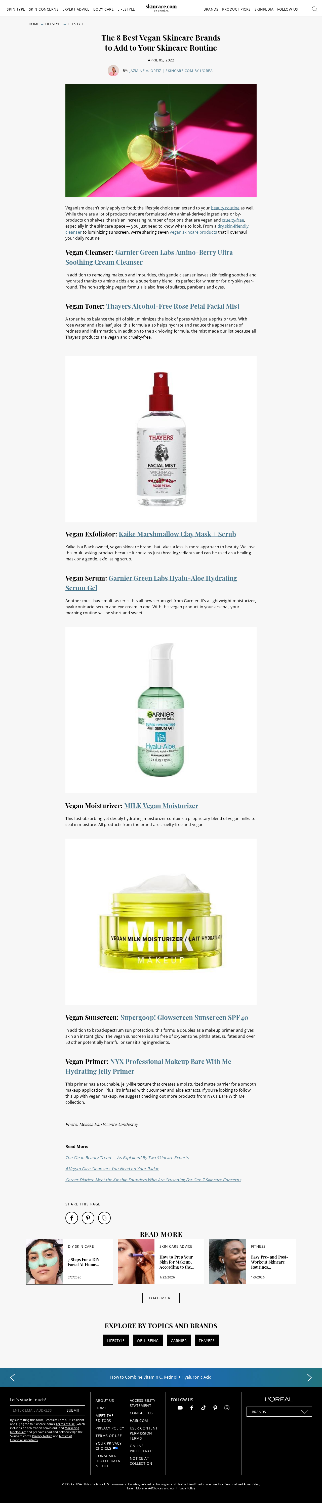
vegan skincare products (193, 232)
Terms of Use (65, 1424)
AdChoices (155, 1488)
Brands (211, 9)
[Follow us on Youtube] (180, 1408)
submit (73, 1410)
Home (34, 23)
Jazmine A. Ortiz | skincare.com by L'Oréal (172, 70)
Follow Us (287, 9)
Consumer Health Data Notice (108, 1460)
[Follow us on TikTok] (203, 1408)
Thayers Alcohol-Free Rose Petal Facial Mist (172, 306)
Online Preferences (142, 1448)
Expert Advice (76, 9)
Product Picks (236, 9)
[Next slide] (309, 1378)
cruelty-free (233, 220)
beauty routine (225, 208)
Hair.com (139, 1420)
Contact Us (141, 1413)
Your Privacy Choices (109, 1446)
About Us (105, 1400)
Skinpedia (264, 9)
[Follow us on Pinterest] (215, 1408)
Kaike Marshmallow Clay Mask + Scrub (177, 533)
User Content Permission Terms (144, 1433)
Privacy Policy (110, 1428)
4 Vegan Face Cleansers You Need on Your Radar (112, 1168)
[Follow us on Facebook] (191, 1408)
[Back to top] (310, 1491)
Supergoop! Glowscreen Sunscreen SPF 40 (184, 1017)
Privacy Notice (42, 1436)
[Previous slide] (12, 1378)
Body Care (103, 9)
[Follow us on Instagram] (226, 1408)
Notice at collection (141, 1461)
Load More (161, 1298)
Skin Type (16, 9)
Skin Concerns (44, 9)
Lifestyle (126, 9)
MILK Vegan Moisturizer (161, 805)
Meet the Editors (104, 1418)
